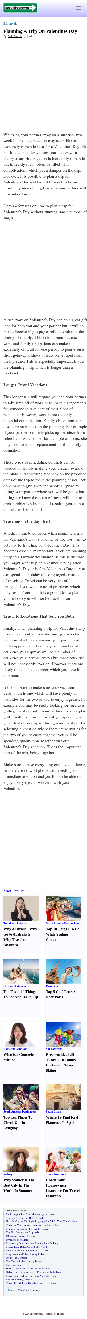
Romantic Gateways (15, 1048)
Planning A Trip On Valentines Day (40, 31)
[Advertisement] (43, 86)
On (7, 1257)
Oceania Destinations (16, 986)
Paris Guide (53, 986)
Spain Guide (53, 1111)
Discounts (68, 1060)
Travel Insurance (56, 1174)
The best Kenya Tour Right (20, 1218)
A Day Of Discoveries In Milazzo (44, 1272)
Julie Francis (15, 36)
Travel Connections (16, 1228)
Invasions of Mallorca (17, 1239)
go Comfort (20, 1257)
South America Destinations (20, 1111)
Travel (39, 1218)
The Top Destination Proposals (22, 1232)
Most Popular (14, 891)
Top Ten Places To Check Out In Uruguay (17, 1122)
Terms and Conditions (54, 1314)
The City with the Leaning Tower (24, 1261)
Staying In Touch (38, 1228)
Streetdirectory (36, 1314)
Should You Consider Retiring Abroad (26, 1250)
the (11, 1257)
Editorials (10, 23)
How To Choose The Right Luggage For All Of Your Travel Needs (41, 1221)
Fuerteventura (13, 1265)
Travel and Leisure (14, 923)
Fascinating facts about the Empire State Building (32, 1243)
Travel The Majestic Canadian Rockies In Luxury (32, 1283)
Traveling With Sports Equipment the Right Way (32, 1225)
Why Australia (14, 929)
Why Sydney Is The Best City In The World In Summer (19, 1185)
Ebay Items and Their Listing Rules (25, 1254)
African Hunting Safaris (19, 1279)
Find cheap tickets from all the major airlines (30, 1214)
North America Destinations (62, 923)
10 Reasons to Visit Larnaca (20, 1236)
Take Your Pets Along (45, 1275)
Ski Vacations (54, 1048)
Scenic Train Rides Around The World (26, 1246)
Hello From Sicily (15, 1272)
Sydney (7, 1174)
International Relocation (19, 1275)
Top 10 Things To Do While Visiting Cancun (62, 934)
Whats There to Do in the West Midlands (27, 1268)
